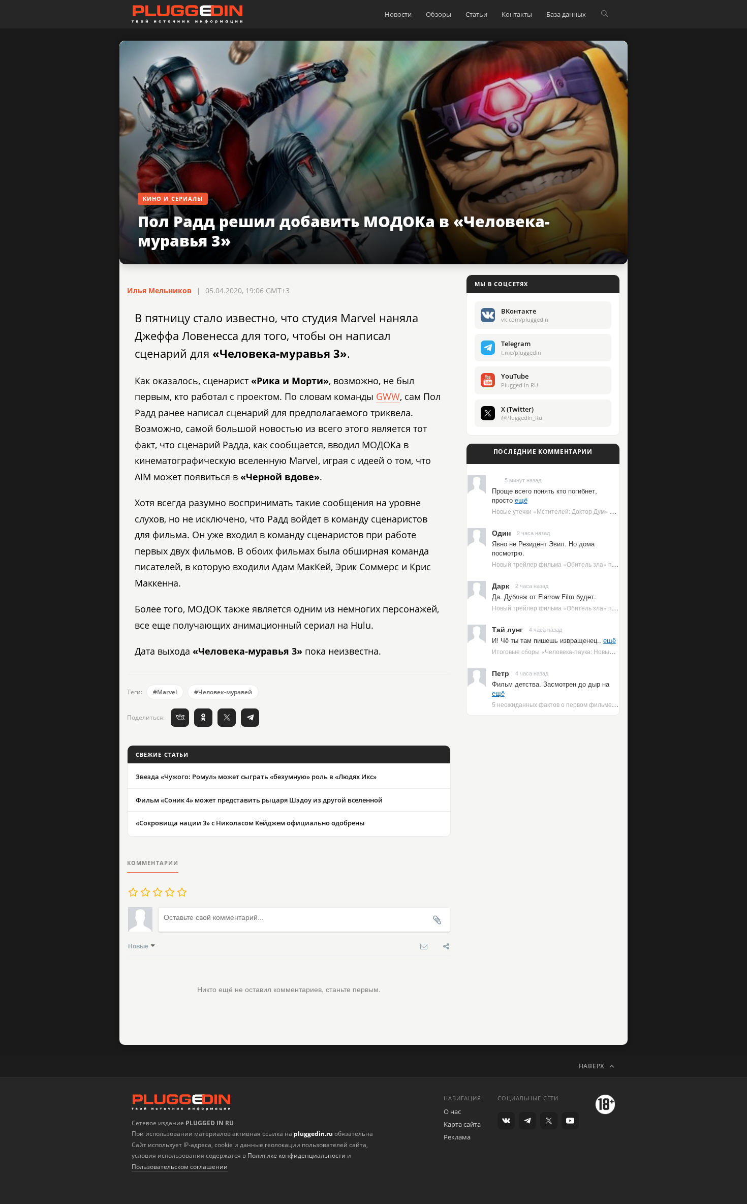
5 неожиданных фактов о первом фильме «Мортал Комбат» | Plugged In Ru (601, 704)
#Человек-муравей (223, 692)
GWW (388, 396)
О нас (452, 1111)
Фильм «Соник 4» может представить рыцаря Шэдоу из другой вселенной (259, 800)
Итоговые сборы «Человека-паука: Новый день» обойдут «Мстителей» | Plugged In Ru (617, 651)
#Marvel (165, 692)
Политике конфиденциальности (296, 1155)
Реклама (457, 1136)
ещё (521, 500)
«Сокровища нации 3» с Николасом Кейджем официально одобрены (250, 822)
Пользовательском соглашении (180, 1166)
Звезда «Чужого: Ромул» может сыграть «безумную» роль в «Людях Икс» (256, 776)
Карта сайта (462, 1124)
